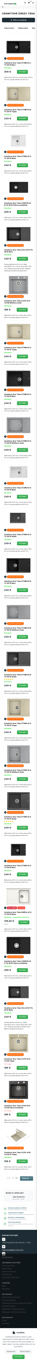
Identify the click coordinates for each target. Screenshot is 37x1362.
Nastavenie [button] (11, 1351)
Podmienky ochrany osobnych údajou (17, 1303)
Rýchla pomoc (7, 1257)
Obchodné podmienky (11, 1297)
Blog (4, 1286)
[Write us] (3, 1253)
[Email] (3, 1246)
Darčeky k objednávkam (16, 1217)
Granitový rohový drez (10, 1277)
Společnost (7, 1317)
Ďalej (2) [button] (25, 1178)
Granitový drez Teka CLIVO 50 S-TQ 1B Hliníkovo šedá (17, 302)
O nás (4, 1320)
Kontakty (5, 1323)
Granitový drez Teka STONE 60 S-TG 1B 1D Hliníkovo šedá (18, 442)
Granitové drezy (8, 1266)
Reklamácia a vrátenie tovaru (13, 1309)
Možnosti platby (8, 1306)
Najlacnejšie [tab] (23, 28)
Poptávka (6, 1289)
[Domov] (10, 4)
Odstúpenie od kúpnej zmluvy (14, 1312)
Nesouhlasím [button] (25, 1351)
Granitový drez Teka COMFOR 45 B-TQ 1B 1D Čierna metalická (17, 204)
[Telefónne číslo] (3, 1239)
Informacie (7, 1294)
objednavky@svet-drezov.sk (12, 1250)
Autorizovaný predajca (16, 1212)
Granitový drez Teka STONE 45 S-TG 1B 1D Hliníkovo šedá (17, 771)
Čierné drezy (7, 1269)
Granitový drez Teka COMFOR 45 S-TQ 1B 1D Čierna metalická (17, 962)
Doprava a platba (9, 1300)
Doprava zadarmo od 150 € (17, 1208)
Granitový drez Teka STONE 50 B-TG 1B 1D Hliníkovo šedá (17, 629)
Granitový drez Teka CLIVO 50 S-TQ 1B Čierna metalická (17, 1107)
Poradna (6, 1283)
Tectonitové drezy (9, 1271)
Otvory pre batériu (14, 1222)
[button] (22, 72)
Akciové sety (6, 1274)
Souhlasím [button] (19, 1357)
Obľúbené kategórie (11, 1263)
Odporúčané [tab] (9, 28)
